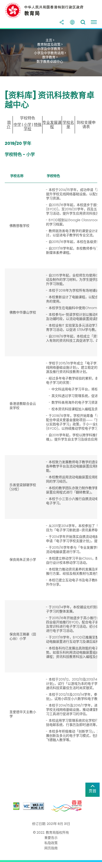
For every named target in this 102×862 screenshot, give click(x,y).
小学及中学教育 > (50, 49)
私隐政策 (51, 842)
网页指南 (51, 848)
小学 (27, 124)
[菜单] (93, 22)
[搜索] (83, 22)
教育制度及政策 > (50, 44)
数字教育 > (50, 57)
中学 (17, 124)
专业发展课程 (51, 124)
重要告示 (51, 837)
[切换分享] (61, 22)
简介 (9, 124)
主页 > (50, 40)
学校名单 (68, 124)
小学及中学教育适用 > (50, 53)
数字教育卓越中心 (50, 61)
